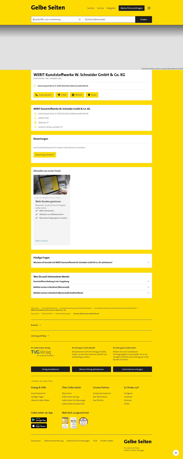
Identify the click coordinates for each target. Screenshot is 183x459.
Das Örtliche (98, 400)
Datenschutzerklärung (53, 441)
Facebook (128, 397)
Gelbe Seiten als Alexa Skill (73, 404)
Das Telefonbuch (100, 397)
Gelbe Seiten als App (70, 397)
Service (100, 8)
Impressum (36, 441)
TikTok (126, 404)
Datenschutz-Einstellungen (78, 441)
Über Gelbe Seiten (71, 387)
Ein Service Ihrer (134, 449)
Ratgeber (111, 8)
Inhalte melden (106, 441)
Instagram (128, 393)
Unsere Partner (101, 387)
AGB (95, 441)
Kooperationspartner (102, 393)
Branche (34, 325)
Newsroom (67, 393)
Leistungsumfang (38, 336)
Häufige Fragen (37, 397)
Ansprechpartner (38, 393)
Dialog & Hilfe (38, 387)
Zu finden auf (131, 387)
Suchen (90, 8)
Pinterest (128, 400)
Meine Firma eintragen (132, 8)
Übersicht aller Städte (40, 400)
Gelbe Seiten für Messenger (73, 400)
